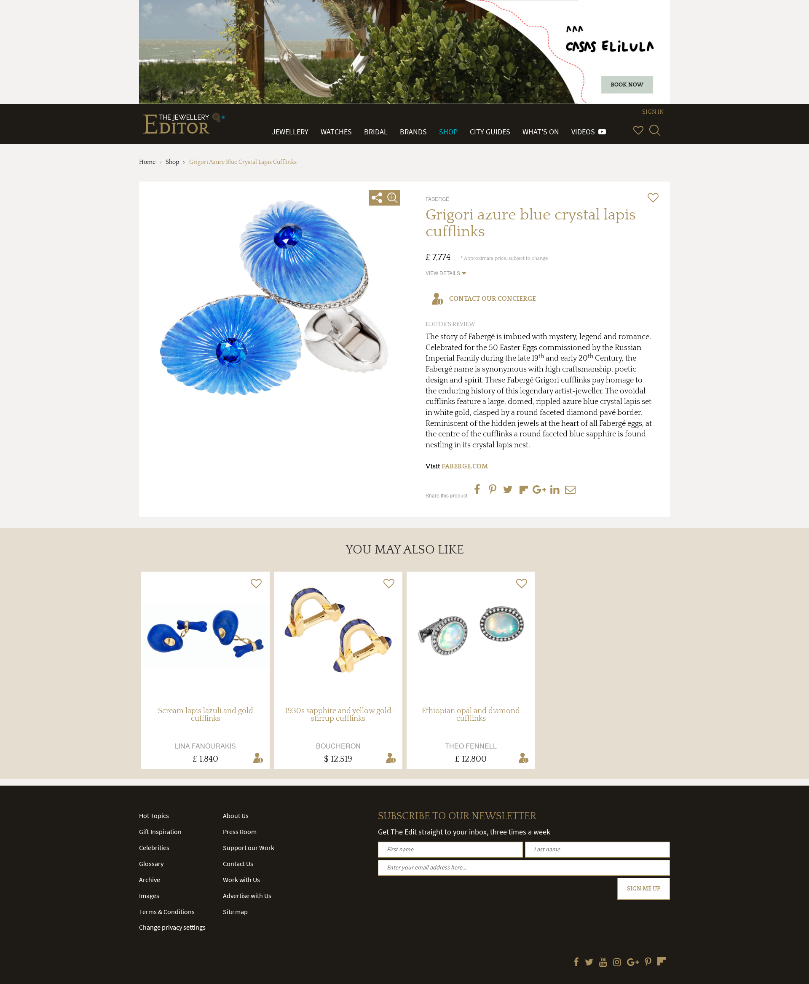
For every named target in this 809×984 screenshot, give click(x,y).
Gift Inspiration (160, 831)
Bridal (376, 131)
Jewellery (290, 131)
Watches (336, 131)
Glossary (151, 863)
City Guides (490, 131)
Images (149, 895)
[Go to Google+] (633, 963)
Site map (235, 911)
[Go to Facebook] (576, 963)
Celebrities (154, 847)
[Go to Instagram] (617, 963)
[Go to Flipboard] (661, 961)
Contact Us (238, 863)
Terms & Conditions (167, 911)
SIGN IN (653, 112)
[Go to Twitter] (589, 963)
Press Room (240, 831)
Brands (413, 131)
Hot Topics (154, 815)
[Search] (655, 130)
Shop (448, 131)
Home (147, 162)
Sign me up (643, 888)
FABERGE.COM (465, 466)
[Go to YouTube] (603, 963)
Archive (149, 879)
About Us (236, 815)
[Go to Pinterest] (648, 963)
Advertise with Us (247, 895)
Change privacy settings (172, 927)
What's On (540, 131)
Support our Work (248, 847)
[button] (446, 272)
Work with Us (241, 879)
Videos (584, 131)
